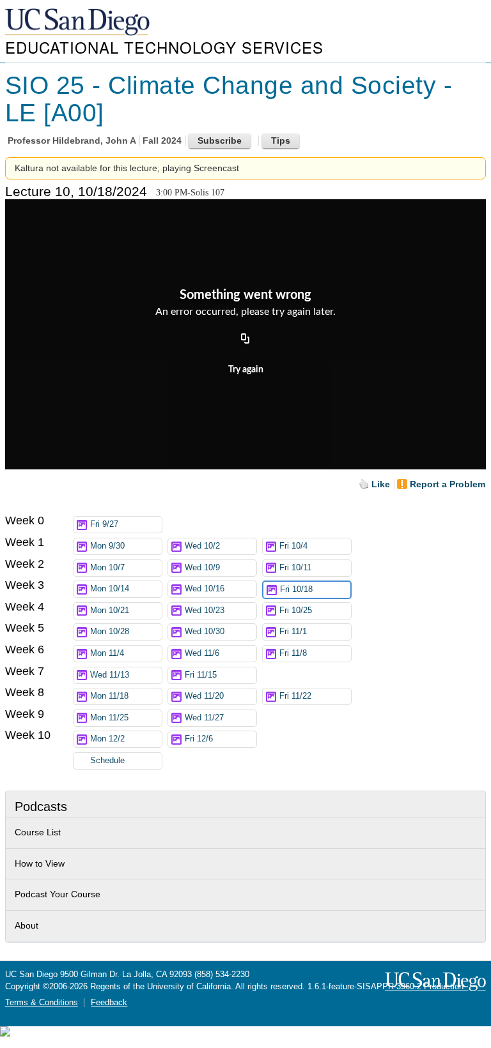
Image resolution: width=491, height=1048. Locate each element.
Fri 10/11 (295, 567)
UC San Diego (78, 22)
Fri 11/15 (201, 675)
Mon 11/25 (109, 717)
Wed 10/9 (202, 567)
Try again (245, 369)
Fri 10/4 (293, 546)
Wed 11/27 (204, 717)
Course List (38, 832)
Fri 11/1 (293, 631)
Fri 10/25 (295, 610)
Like (380, 484)
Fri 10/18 (296, 589)
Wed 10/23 (204, 610)
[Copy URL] (245, 339)
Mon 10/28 (109, 631)
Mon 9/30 (107, 546)
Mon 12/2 (107, 738)
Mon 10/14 (109, 588)
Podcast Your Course (57, 894)
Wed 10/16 (204, 588)
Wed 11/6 (202, 653)
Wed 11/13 (109, 675)
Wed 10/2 (202, 546)
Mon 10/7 (107, 567)
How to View (40, 863)
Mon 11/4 (107, 653)
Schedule (107, 760)
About (26, 925)
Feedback (109, 1002)
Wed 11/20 (204, 696)
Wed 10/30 (204, 631)
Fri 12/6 (199, 738)
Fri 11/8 (293, 653)
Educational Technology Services (164, 47)
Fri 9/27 (104, 524)
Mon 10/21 (109, 610)
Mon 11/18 (109, 696)
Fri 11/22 (295, 696)
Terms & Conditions (41, 1002)
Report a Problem (447, 484)
